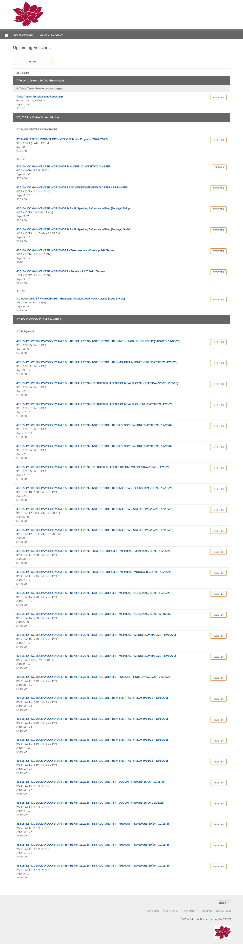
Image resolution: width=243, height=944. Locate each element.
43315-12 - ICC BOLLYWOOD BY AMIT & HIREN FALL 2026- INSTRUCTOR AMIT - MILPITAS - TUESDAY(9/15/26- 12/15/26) (93, 614)
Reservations (24, 35)
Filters (33, 61)
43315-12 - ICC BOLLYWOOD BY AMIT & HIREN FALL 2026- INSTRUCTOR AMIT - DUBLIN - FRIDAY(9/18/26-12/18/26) (90, 803)
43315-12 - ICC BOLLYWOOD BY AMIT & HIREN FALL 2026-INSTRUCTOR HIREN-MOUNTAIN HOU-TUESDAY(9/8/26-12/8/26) (94, 404)
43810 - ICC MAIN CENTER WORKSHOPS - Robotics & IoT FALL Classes (60, 271)
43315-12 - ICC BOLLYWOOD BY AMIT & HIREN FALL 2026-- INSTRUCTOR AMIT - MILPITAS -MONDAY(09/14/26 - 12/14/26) (94, 572)
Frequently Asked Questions (216, 910)
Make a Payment (51, 35)
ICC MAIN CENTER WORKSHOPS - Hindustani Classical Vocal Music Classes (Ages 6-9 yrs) (70, 298)
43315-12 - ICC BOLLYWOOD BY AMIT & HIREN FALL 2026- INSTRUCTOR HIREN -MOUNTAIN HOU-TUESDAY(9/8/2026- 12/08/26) (98, 341)
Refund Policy (189, 910)
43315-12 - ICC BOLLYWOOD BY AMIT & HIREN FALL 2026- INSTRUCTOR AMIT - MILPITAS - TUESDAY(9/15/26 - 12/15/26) (93, 593)
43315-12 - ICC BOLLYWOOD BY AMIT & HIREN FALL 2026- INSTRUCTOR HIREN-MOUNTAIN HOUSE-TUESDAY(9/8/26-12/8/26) (96, 362)
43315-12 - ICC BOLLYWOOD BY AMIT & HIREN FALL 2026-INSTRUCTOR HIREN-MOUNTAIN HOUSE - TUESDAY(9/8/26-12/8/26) (97, 383)
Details (219, 167)
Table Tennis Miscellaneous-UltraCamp (39, 96)
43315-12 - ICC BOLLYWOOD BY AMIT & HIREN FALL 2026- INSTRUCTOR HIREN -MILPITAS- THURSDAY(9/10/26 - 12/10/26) (94, 488)
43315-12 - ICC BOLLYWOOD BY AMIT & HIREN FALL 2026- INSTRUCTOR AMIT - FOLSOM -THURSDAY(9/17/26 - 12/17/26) (93, 677)
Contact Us (153, 910)
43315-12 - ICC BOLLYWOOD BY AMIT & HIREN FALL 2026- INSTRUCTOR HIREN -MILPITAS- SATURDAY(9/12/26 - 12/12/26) (94, 509)
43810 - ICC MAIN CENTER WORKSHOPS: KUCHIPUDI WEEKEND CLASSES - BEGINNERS (72, 187)
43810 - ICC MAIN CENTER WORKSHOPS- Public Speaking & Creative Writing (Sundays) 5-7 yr (73, 208)
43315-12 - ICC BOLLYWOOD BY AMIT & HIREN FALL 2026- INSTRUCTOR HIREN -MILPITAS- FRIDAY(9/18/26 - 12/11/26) (92, 698)
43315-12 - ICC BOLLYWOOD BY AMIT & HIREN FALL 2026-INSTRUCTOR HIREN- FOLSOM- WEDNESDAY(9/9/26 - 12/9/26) (93, 467)
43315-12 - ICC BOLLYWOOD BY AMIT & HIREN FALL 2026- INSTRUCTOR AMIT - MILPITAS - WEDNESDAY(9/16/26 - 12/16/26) (96, 635)
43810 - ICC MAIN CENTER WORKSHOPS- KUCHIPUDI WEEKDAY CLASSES (63, 166)
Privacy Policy (170, 910)
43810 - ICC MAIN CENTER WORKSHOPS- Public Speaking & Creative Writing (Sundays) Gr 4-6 (73, 229)
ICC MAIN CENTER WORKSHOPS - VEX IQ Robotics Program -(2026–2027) (62, 139)
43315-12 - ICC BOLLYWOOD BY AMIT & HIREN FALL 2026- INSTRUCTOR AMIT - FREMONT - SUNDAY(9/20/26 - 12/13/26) (93, 824)
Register (218, 97)
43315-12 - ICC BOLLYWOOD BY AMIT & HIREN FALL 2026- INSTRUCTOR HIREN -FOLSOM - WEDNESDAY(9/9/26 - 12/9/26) (94, 425)
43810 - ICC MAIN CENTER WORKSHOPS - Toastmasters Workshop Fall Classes (65, 250)
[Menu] (9, 35)
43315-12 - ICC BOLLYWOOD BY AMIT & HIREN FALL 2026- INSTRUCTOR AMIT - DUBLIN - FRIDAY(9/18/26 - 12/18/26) (91, 782)
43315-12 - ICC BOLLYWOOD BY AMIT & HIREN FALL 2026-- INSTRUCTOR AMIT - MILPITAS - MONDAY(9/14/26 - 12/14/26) (93, 551)
